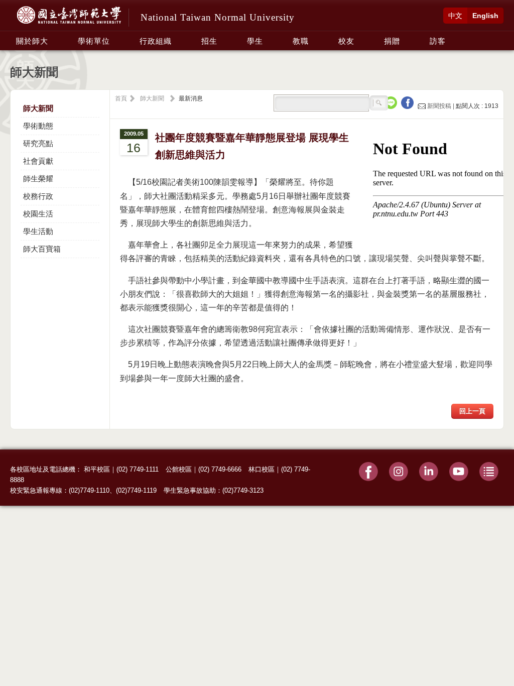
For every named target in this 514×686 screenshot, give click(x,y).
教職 (301, 41)
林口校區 (261, 469)
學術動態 (38, 126)
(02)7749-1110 (89, 490)
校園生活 (38, 213)
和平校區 (97, 469)
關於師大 (32, 41)
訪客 (438, 41)
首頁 (121, 98)
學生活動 (38, 231)
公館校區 (179, 469)
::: (13, 36)
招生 (209, 41)
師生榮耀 (38, 178)
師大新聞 (38, 108)
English (485, 16)
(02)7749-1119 (136, 490)
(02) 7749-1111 (137, 469)
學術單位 (94, 41)
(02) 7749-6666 (219, 469)
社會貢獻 (38, 161)
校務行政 (38, 196)
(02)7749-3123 (243, 490)
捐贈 (392, 41)
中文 (455, 16)
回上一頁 (472, 411)
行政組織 (156, 41)
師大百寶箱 (42, 249)
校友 (346, 41)
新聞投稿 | (441, 105)
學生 (255, 41)
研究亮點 (38, 143)
